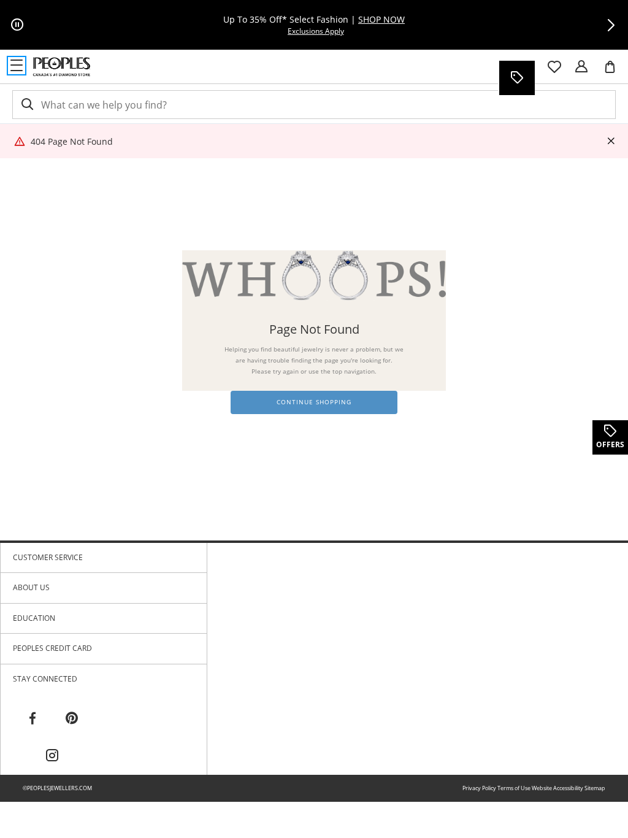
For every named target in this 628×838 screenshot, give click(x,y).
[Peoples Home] (62, 67)
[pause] (17, 25)
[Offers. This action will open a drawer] (516, 78)
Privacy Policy (479, 788)
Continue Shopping (314, 402)
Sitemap (594, 788)
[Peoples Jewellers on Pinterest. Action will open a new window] (71, 718)
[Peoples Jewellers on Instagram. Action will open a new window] (52, 755)
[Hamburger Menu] (16, 65)
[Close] (611, 141)
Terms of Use (513, 788)
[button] (610, 25)
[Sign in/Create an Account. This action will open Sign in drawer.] (581, 67)
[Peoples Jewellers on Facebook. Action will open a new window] (32, 718)
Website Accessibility (557, 788)
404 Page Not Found (72, 141)
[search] (26, 104)
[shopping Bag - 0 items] (614, 71)
